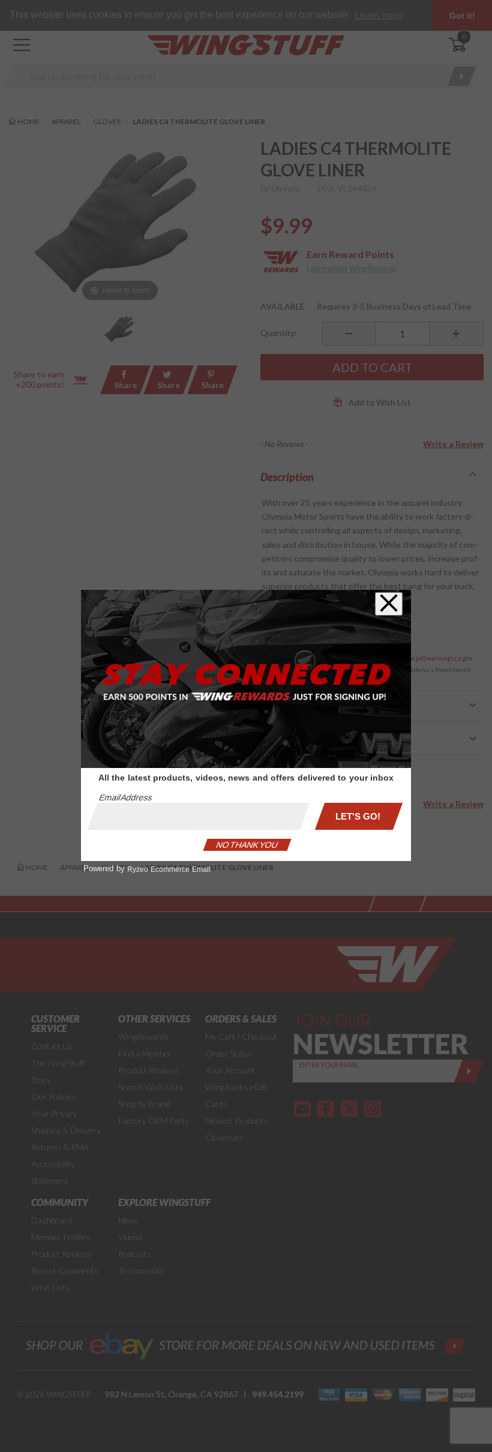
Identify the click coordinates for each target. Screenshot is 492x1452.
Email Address (125, 797)
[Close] (389, 604)
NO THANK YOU (247, 845)
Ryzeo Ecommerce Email (169, 869)
